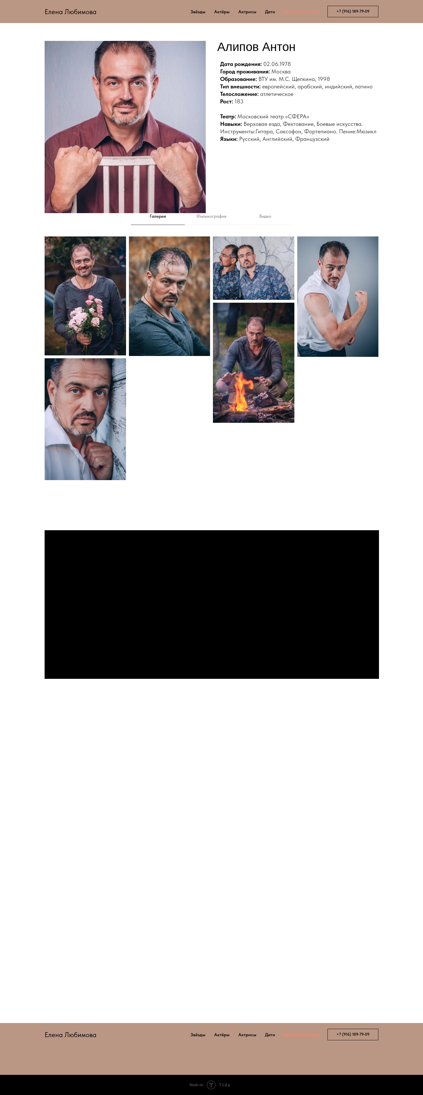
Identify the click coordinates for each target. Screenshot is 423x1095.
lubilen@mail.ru (300, 11)
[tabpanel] (211, 378)
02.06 (270, 63)
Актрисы (247, 11)
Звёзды (197, 11)
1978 (285, 63)
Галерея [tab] (158, 216)
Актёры (222, 11)
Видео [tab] (265, 216)
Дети (270, 11)
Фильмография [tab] (211, 216)
